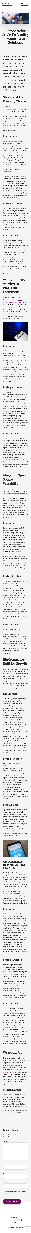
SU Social (7, 4)
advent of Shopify (18, 109)
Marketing (12, 1112)
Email (5, 1173)
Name (5, 1164)
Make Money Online (22, 1110)
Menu (25, 4)
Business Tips (13, 1110)
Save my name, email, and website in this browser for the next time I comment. (14, 1194)
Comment (6, 1141)
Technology (18, 1112)
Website (5, 1182)
